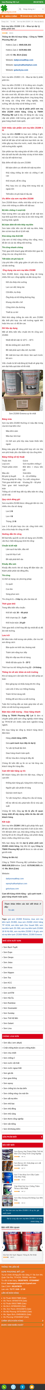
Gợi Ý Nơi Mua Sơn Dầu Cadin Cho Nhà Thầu (26, 1176)
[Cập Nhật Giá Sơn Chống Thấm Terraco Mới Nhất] (7, 1189)
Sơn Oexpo (8, 957)
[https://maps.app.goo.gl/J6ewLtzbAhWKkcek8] (22, 1387)
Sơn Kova (7, 967)
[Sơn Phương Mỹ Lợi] (8, 9)
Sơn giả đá (8, 1073)
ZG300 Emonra (35, 935)
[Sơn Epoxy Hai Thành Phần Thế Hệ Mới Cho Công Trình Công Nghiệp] (7, 1154)
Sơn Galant (8, 1023)
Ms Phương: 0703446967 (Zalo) (16, 1317)
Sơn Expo (7, 952)
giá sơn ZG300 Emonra (19, 919)
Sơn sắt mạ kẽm (10, 1099)
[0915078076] (4, 1387)
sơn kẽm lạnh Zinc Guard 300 (24, 925)
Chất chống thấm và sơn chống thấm (19, 1048)
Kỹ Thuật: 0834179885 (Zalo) (14, 1298)
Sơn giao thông (10, 1078)
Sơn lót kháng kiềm (11, 1129)
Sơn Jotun (7, 962)
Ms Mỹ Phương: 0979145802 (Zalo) (17, 1312)
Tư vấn (11, 910)
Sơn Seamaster (10, 1008)
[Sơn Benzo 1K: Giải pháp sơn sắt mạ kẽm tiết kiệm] (7, 1166)
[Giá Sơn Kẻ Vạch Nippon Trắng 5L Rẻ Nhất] (22, 1241)
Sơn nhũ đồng (9, 1109)
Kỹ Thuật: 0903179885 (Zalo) (14, 1303)
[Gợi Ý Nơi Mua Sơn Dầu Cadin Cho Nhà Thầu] (7, 1177)
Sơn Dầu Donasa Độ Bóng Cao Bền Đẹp (28, 1199)
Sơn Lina (7, 1028)
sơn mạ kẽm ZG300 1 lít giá (26, 931)
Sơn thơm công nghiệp (13, 1119)
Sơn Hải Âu (8, 998)
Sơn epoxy (8, 1083)
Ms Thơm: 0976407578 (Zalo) (15, 1301)
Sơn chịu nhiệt (9, 1053)
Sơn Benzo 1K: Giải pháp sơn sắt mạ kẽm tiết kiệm (27, 1164)
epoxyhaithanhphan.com (16, 884)
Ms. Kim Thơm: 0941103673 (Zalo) (17, 1309)
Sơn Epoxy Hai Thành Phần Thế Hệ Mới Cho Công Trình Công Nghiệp (28, 1152)
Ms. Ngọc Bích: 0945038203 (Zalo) (17, 1314)
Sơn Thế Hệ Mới (10, 1018)
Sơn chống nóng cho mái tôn (15, 1093)
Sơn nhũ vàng (9, 1114)
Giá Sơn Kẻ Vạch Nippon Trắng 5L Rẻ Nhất (19, 1255)
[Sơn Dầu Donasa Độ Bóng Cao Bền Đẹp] (7, 1200)
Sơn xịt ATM (8, 993)
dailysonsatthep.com (15, 879)
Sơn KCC (7, 983)
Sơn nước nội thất (11, 1063)
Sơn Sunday (8, 1013)
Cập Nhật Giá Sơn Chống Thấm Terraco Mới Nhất (27, 1187)
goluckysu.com (12, 889)
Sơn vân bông (9, 1124)
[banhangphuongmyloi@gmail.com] (31, 1387)
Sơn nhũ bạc (9, 1104)
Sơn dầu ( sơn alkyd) (12, 1043)
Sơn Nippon (8, 973)
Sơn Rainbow (9, 1003)
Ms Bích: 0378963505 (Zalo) (14, 1306)
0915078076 (38, 2)
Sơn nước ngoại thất (12, 1068)
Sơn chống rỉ (9, 1058)
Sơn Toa (7, 978)
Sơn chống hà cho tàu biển (15, 1088)
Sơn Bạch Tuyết (10, 947)
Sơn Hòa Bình (9, 988)
